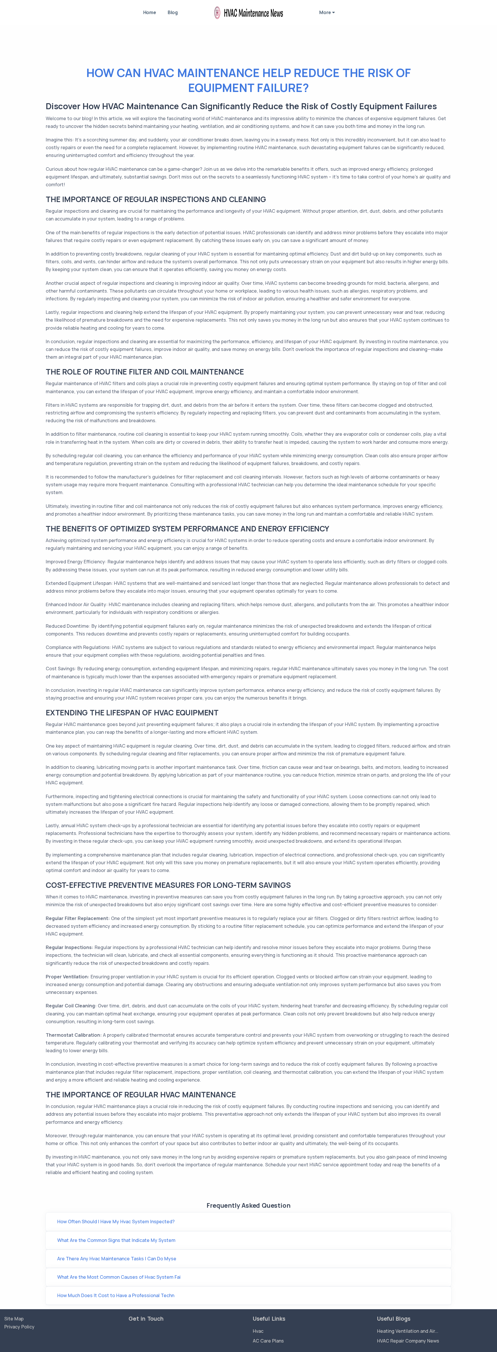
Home (149, 12)
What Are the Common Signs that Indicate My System (116, 1240)
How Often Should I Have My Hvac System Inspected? (116, 1221)
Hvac (258, 1331)
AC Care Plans (268, 1341)
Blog (173, 12)
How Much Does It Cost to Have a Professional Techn (115, 1295)
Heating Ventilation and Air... (407, 1331)
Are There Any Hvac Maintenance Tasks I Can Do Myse (116, 1258)
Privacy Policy (19, 1327)
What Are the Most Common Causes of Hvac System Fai (119, 1277)
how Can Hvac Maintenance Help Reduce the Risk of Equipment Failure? (248, 80)
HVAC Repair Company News (408, 1341)
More (325, 12)
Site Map (14, 1318)
